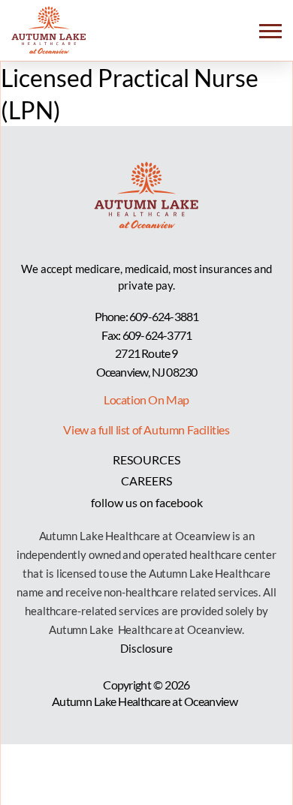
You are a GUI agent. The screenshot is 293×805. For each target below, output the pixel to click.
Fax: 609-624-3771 (146, 335)
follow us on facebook (147, 502)
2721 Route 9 (146, 353)
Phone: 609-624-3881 (147, 316)
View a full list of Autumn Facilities (146, 429)
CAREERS (146, 480)
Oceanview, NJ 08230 (147, 372)
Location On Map (146, 399)
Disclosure (146, 648)
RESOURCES (146, 459)
